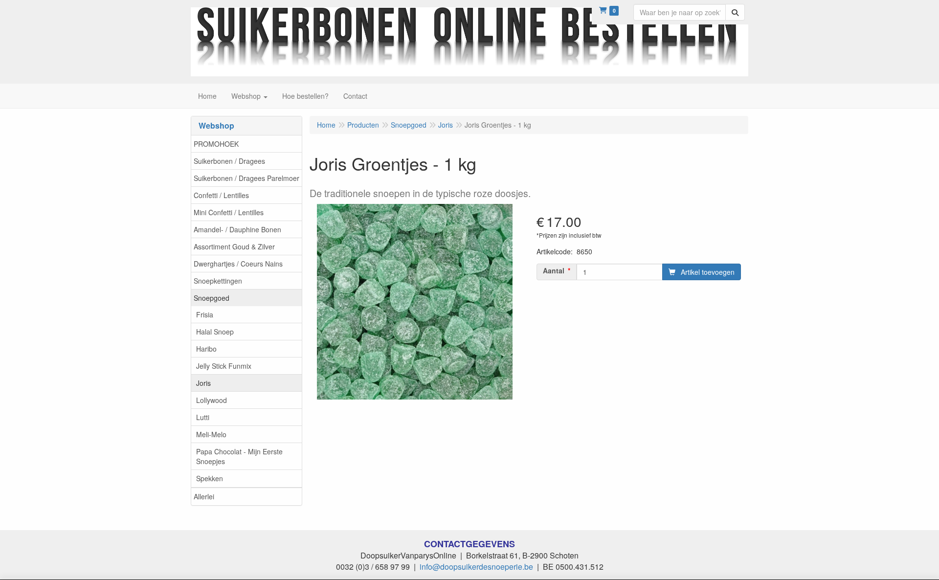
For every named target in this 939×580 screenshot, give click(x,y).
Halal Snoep (215, 331)
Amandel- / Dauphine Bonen (237, 229)
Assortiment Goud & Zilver (234, 246)
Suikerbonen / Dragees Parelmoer (246, 178)
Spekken (209, 478)
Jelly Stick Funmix (223, 366)
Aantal (553, 270)
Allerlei (204, 496)
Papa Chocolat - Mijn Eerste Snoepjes (239, 456)
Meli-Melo (211, 434)
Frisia (204, 314)
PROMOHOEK (216, 144)
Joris (203, 383)
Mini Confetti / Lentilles (229, 212)
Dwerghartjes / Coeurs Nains (238, 263)
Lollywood (211, 400)
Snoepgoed (211, 298)
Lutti (202, 417)
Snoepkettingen (218, 281)
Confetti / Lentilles (221, 195)
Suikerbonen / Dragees (229, 161)
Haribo (206, 349)
